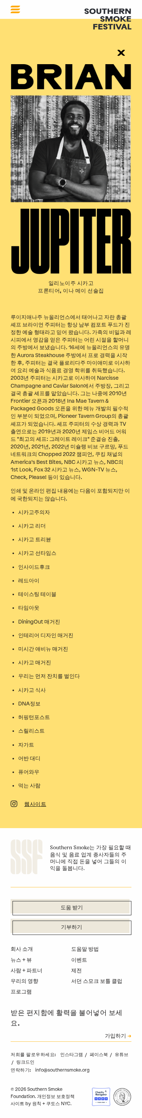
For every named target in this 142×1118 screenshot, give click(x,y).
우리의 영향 (24, 981)
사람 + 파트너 (26, 970)
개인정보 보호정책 (56, 1096)
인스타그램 (72, 1054)
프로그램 (21, 992)
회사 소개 (22, 949)
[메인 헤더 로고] (107, 18)
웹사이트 (35, 804)
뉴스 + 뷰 (21, 960)
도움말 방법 (85, 949)
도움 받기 (72, 908)
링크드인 (25, 1062)
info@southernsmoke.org (62, 1070)
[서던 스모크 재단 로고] (26, 858)
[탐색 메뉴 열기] (15, 9)
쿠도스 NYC (58, 1103)
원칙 (36, 1103)
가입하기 (115, 1036)
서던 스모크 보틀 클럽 (96, 981)
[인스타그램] (14, 805)
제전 (76, 970)
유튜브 (121, 1054)
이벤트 (79, 960)
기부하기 (71, 927)
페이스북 (99, 1054)
